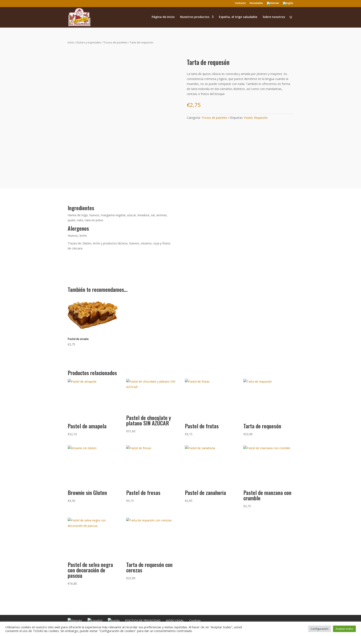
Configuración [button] (319, 629)
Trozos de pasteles (115, 42)
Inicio (71, 42)
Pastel (248, 118)
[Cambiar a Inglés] (288, 4)
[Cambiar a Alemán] (273, 4)
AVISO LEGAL (175, 620)
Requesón (261, 118)
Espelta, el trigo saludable (238, 17)
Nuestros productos (194, 17)
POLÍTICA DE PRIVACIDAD (142, 620)
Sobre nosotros (274, 17)
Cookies (195, 620)
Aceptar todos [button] (344, 629)
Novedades (256, 3)
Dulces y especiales (88, 42)
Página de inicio (163, 17)
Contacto (240, 3)
